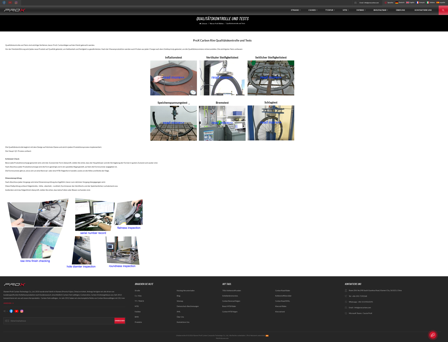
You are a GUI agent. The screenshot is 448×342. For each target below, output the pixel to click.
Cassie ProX (367, 313)
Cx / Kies (138, 296)
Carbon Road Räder (282, 290)
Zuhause (204, 23)
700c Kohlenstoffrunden (231, 290)
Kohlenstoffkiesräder (283, 296)
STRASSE (295, 10)
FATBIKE (360, 10)
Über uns (400, 10)
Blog (178, 296)
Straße (137, 290)
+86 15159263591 (365, 302)
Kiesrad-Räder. (281, 306)
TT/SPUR (329, 10)
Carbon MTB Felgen (229, 312)
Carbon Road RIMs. (282, 301)
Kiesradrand (280, 312)
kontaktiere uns (183, 322)
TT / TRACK (139, 301)
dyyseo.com (225, 338)
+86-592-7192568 (359, 296)
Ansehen (7, 303)
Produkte (138, 322)
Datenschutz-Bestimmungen (188, 306)
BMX (137, 317)
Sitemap (180, 301)
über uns (180, 317)
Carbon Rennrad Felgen (231, 301)
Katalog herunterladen (185, 290)
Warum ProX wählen (217, 23)
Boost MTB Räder (229, 306)
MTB (345, 10)
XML (178, 312)
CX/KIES (312, 10)
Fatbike (138, 312)
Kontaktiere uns (423, 10)
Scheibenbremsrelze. (230, 296)
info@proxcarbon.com (371, 3)
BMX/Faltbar (380, 10)
